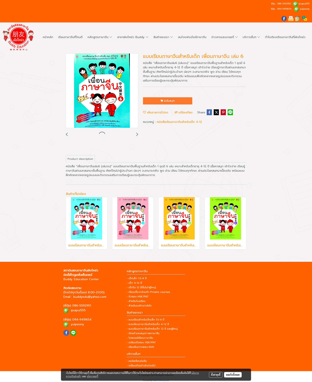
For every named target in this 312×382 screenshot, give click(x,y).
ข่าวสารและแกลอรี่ (223, 37)
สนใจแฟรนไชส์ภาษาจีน (192, 37)
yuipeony (305, 8)
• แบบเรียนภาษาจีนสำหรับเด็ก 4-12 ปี (148, 324)
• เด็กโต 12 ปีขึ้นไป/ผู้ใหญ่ (141, 287)
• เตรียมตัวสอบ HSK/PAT (141, 342)
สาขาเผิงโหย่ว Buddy (131, 37)
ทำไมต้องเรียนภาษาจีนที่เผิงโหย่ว (285, 37)
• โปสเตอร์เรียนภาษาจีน (140, 338)
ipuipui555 (304, 3)
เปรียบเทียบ (185, 112)
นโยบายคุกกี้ (92, 376)
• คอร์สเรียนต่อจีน (137, 361)
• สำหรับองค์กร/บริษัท (139, 306)
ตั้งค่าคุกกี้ (215, 374)
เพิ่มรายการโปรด (157, 112)
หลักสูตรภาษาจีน (99, 37)
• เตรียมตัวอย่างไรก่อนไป (141, 366)
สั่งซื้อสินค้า (169, 101)
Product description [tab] (80, 159)
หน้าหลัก (48, 37)
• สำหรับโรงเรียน (136, 301)
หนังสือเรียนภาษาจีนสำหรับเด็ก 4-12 (179, 122)
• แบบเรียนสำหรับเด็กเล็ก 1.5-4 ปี (145, 320)
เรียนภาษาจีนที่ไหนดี (70, 37)
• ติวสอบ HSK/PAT (138, 297)
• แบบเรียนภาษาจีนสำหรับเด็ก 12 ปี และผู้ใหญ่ (152, 329)
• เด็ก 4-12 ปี (134, 283)
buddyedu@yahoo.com (89, 296)
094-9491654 (284, 8)
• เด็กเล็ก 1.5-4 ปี (137, 278)
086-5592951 (284, 3)
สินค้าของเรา (161, 37)
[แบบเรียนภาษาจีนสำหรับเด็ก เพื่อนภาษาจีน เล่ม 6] (102, 91)
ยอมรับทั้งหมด (233, 374)
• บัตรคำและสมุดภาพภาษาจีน (143, 333)
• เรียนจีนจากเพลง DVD (140, 347)
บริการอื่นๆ (250, 37)
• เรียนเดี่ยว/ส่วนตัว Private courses (148, 292)
